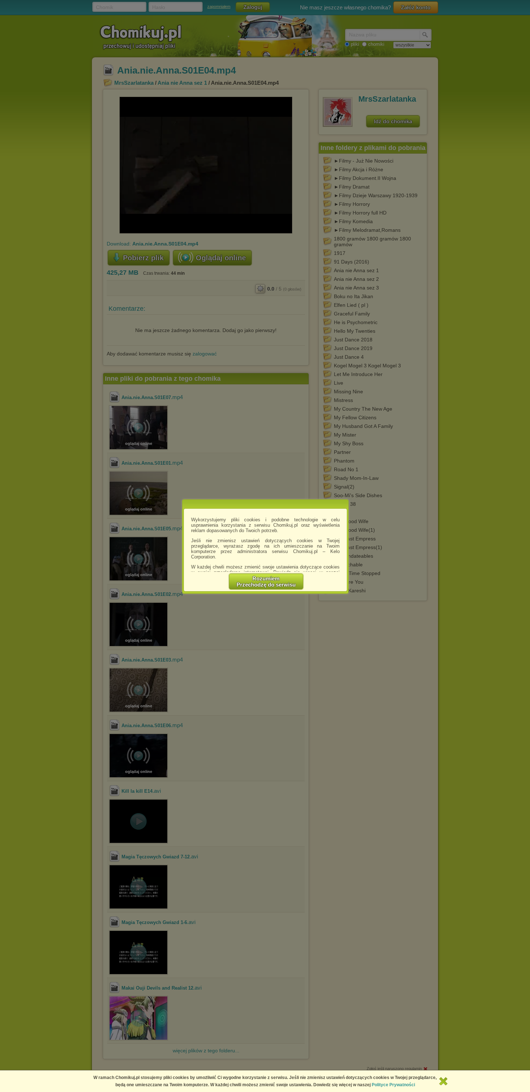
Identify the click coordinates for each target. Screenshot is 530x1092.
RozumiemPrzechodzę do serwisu (266, 581)
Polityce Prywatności (393, 1084)
